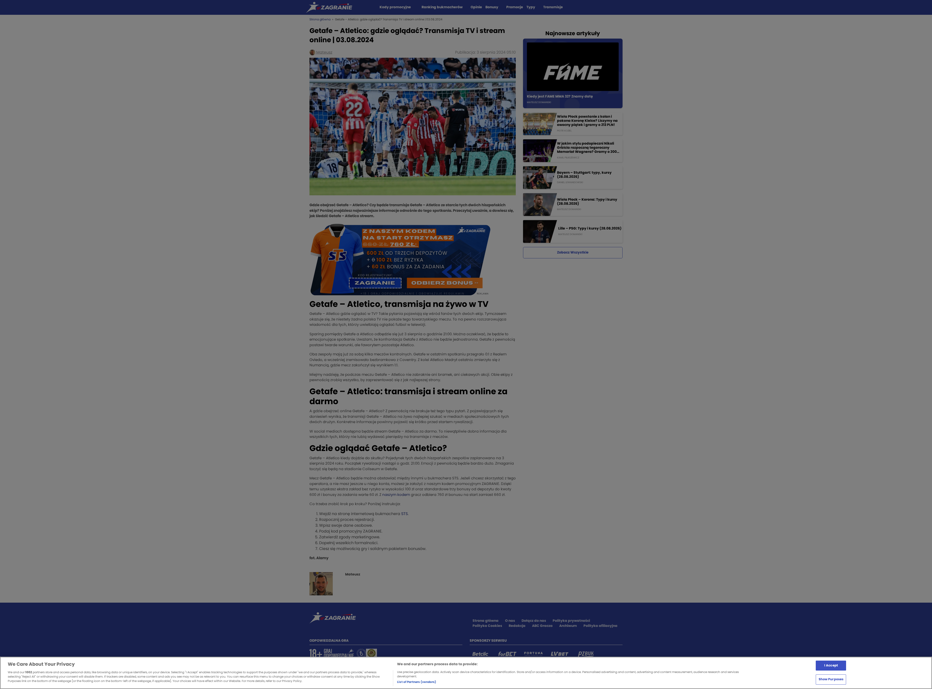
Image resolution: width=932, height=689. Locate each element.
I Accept (831, 665)
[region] (466, 673)
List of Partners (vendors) (416, 682)
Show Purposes (831, 679)
